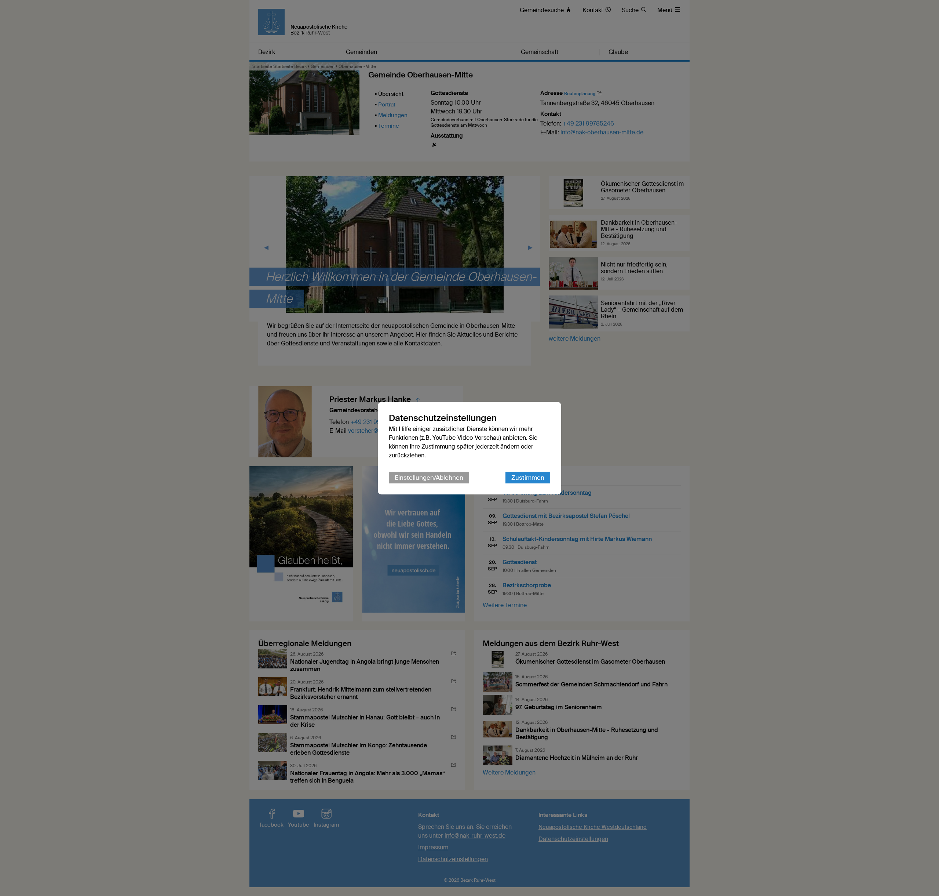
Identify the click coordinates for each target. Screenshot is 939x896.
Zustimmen (527, 478)
